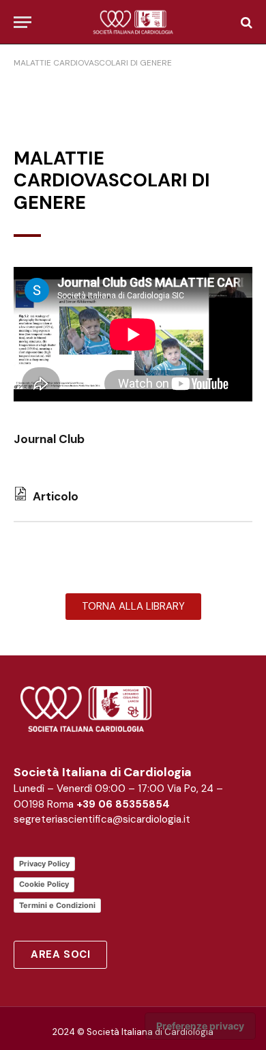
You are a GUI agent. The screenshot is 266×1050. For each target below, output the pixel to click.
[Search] (245, 22)
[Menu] (22, 22)
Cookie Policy (44, 884)
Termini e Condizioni (57, 905)
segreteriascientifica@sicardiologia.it (102, 819)
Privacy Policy (44, 863)
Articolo (52, 496)
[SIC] (133, 22)
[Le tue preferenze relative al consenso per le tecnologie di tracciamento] (200, 1026)
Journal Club (49, 438)
